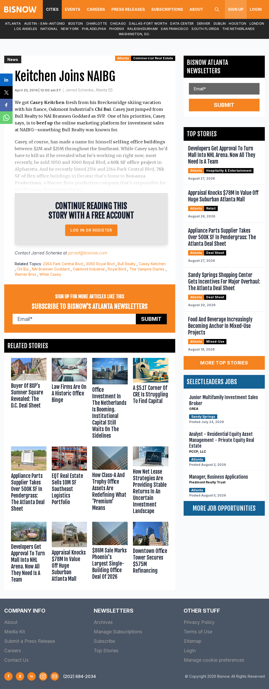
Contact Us (16, 660)
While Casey (50, 274)
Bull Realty (127, 264)
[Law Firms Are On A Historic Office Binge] (69, 399)
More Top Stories (224, 363)
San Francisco (174, 29)
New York (70, 29)
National (49, 29)
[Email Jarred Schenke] (110, 90)
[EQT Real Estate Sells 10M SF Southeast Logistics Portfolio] (69, 481)
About (196, 9)
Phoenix (116, 29)
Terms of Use (198, 631)
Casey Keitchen (152, 264)
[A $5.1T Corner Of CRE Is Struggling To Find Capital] (150, 399)
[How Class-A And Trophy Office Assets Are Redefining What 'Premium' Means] (110, 481)
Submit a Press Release (29, 641)
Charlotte (96, 23)
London (257, 23)
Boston (75, 23)
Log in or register (91, 230)
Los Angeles (25, 29)
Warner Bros (25, 274)
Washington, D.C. (134, 34)
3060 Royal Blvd (100, 264)
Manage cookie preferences (214, 660)
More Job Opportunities (224, 508)
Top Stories (106, 650)
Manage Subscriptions (118, 631)
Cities (52, 9)
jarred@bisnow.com (87, 252)
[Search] (217, 9)
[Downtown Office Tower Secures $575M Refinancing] (150, 553)
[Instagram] (43, 676)
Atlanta (13, 23)
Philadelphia (94, 29)
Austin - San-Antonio (44, 23)
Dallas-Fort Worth (148, 23)
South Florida (205, 29)
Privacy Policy (199, 622)
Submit (151, 319)
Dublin (220, 23)
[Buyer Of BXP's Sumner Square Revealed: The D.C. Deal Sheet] (28, 399)
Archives (103, 622)
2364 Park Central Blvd (63, 264)
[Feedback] (54, 676)
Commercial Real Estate (153, 58)
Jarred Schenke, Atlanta (86, 90)
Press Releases (128, 9)
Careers (96, 9)
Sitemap (192, 641)
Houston (237, 23)
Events (72, 9)
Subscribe (104, 641)
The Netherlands (238, 29)
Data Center (182, 23)
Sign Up (236, 9)
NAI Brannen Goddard (51, 269)
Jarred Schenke (46, 252)
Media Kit (14, 631)
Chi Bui (23, 269)
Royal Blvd (117, 269)
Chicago (118, 23)
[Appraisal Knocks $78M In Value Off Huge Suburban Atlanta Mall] (69, 553)
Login (256, 9)
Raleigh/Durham (142, 29)
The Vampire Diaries (146, 269)
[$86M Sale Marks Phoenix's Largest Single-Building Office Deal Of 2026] (110, 553)
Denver (203, 23)
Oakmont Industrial (89, 269)
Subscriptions (167, 9)
